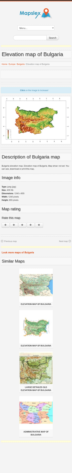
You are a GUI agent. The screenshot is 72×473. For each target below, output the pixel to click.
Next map (63, 241)
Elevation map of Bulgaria (36, 304)
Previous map (10, 241)
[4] (31, 225)
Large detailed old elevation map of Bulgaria (36, 388)
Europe (12, 64)
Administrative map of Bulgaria (36, 433)
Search (52, 37)
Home (4, 64)
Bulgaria (21, 64)
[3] (22, 225)
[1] (6, 225)
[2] (14, 225)
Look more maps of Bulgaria (18, 252)
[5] (39, 225)
